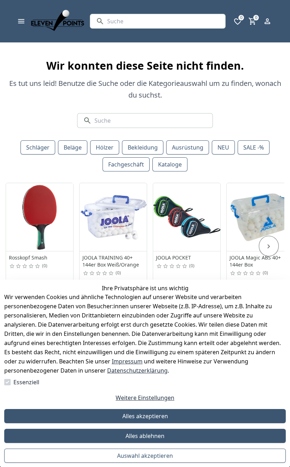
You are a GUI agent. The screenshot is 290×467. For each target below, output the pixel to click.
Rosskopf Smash (28, 257)
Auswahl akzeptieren (145, 456)
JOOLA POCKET (173, 257)
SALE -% (253, 147)
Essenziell (26, 382)
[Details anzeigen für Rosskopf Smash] (40, 217)
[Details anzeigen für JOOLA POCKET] (187, 217)
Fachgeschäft (126, 164)
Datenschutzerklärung (137, 370)
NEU (223, 147)
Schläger (38, 147)
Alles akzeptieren (145, 416)
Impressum (127, 361)
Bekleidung (143, 147)
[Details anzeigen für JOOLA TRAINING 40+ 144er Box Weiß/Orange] (113, 217)
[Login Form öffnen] (267, 21)
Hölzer (105, 147)
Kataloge (170, 164)
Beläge (73, 147)
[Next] (269, 246)
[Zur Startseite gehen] (57, 21)
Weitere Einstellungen (145, 398)
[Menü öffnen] (21, 21)
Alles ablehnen (145, 436)
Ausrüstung (187, 147)
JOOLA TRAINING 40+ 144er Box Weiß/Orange (110, 261)
